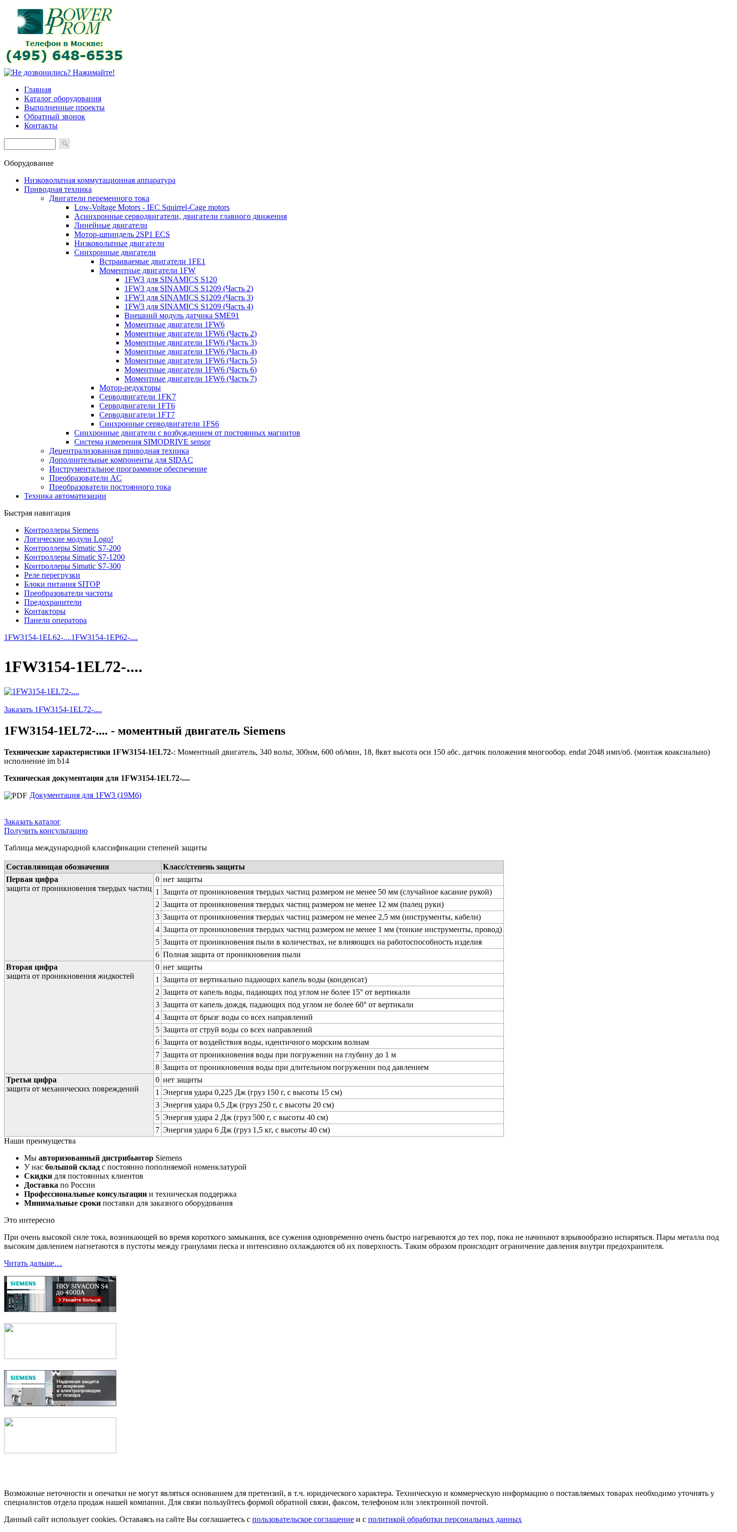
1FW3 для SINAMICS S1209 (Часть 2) (188, 288)
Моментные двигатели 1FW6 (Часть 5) (190, 360)
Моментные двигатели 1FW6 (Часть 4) (190, 351)
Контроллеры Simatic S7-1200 (74, 557)
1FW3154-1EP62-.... (104, 637)
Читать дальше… (33, 1263)
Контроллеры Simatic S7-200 (72, 548)
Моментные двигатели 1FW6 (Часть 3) (190, 342)
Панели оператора (55, 620)
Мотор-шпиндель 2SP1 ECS (122, 234)
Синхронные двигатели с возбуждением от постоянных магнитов (187, 432)
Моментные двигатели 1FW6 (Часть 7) (190, 378)
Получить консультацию (46, 830)
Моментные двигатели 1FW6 (174, 324)
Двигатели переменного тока (99, 198)
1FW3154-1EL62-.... (37, 637)
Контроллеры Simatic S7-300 (72, 566)
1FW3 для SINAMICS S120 (170, 279)
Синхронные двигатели (115, 252)
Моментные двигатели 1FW (147, 270)
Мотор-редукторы (130, 387)
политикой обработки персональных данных (445, 1519)
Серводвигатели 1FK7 (137, 396)
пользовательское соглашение (303, 1519)
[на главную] (64, 63)
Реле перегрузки (52, 575)
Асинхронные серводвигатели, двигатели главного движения (180, 216)
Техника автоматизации (65, 496)
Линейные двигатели (110, 225)
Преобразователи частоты (68, 593)
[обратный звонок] (59, 72)
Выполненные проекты (64, 107)
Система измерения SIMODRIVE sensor (142, 441)
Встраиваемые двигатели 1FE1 (152, 261)
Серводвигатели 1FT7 (137, 414)
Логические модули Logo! (68, 539)
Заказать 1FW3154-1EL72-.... (53, 709)
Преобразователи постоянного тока (110, 487)
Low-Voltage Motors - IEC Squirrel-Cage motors (152, 207)
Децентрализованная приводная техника (119, 451)
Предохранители (53, 602)
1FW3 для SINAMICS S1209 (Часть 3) (188, 297)
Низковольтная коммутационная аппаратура (99, 180)
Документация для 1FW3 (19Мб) (85, 795)
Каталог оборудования (62, 98)
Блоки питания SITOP (62, 584)
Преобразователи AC (85, 478)
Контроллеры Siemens (61, 530)
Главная (37, 89)
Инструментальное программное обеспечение (128, 469)
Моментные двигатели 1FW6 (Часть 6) (190, 369)
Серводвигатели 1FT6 (137, 405)
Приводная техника (58, 189)
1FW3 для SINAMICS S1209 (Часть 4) (188, 306)
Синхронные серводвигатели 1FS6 (159, 423)
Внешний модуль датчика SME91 (181, 315)
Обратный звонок (54, 116)
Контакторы (45, 611)
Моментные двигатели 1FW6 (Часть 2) (190, 333)
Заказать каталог (32, 821)
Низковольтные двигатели (119, 243)
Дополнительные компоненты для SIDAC (121, 460)
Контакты (41, 125)
